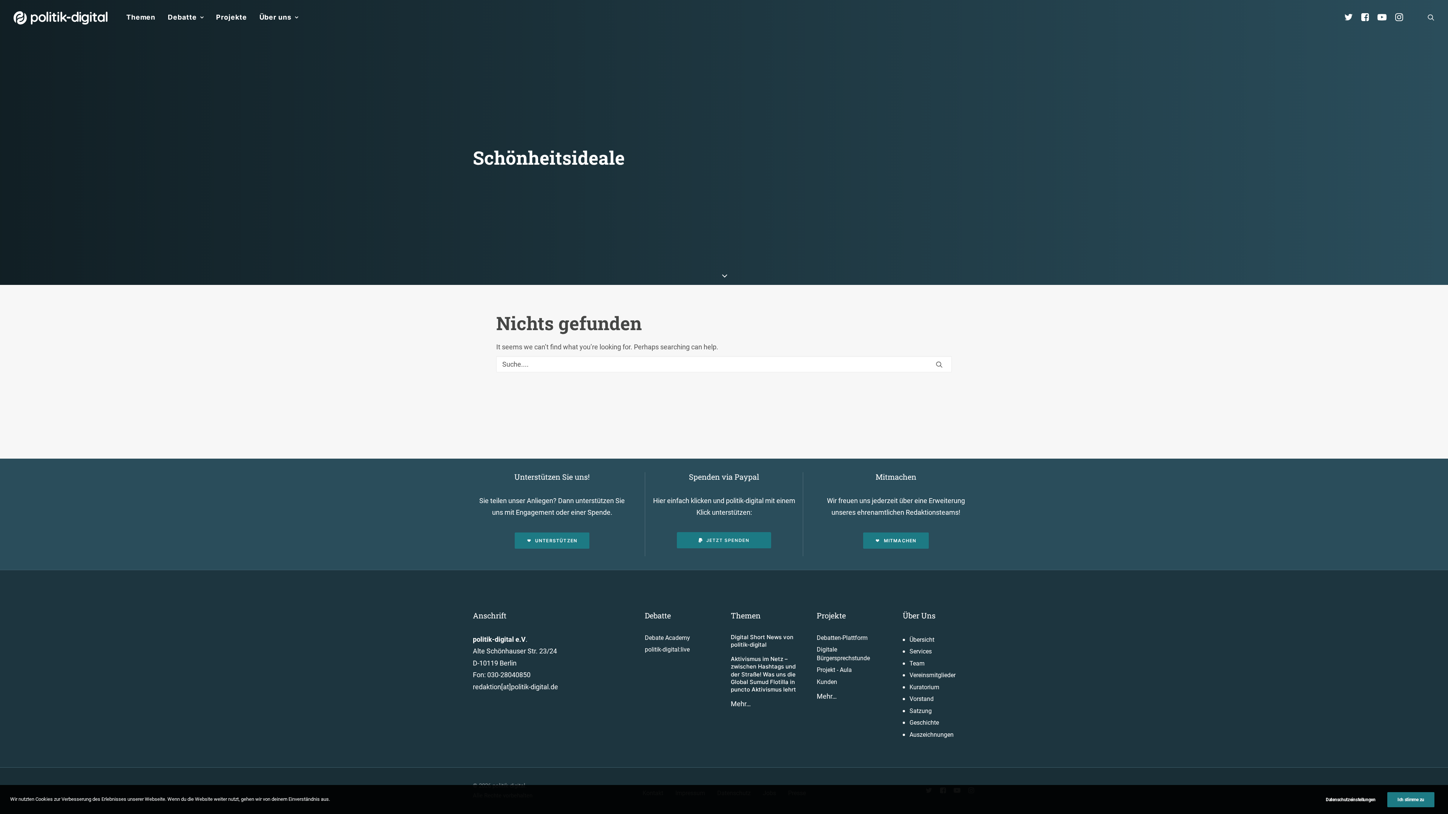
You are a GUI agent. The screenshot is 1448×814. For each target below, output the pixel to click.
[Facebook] (1368, 17)
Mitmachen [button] (900, 540)
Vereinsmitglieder (933, 675)
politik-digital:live (667, 649)
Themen (140, 17)
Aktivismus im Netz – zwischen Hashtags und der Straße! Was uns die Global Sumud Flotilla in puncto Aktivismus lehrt (763, 674)
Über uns (275, 17)
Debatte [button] (182, 17)
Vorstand (922, 698)
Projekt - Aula (834, 669)
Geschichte (924, 722)
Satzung (921, 711)
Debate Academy (667, 637)
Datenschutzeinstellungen (1351, 799)
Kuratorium (924, 687)
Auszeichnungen (932, 734)
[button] (1431, 17)
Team (917, 663)
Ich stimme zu (1410, 799)
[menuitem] (141, 17)
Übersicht (922, 639)
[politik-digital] (60, 17)
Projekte (231, 17)
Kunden (827, 681)
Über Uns (919, 615)
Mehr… (741, 704)
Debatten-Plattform (842, 637)
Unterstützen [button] (556, 540)
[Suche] (724, 364)
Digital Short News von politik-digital (762, 640)
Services (921, 651)
